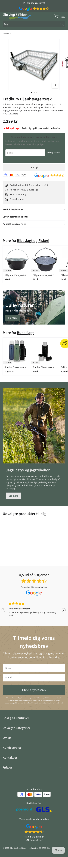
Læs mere (13, 113)
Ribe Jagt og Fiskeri (33, 240)
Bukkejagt (25, 333)
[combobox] (34, 24)
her (29, 703)
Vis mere (13, 318)
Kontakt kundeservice (14, 224)
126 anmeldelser (39, 587)
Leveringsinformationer (15, 216)
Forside (6, 33)
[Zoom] (55, 85)
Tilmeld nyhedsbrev (34, 690)
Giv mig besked (53, 152)
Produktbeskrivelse (13, 209)
